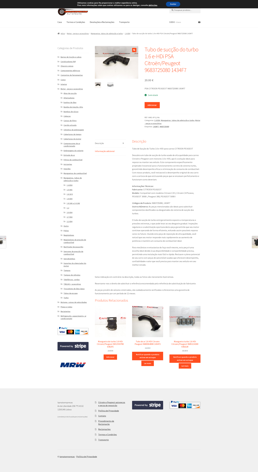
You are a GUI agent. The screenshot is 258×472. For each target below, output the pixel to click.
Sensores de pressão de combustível (73, 252)
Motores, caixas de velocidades (74, 302)
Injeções (67, 169)
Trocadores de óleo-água (74, 289)
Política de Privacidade (108, 410)
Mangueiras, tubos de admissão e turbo (107, 33)
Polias (66, 230)
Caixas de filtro (70, 120)
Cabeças (67, 116)
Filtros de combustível (73, 160)
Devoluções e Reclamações (102, 22)
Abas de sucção (70, 93)
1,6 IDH (127, 33)
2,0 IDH (69, 212)
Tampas (67, 270)
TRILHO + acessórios (72, 284)
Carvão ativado (70, 125)
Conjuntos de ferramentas (72, 75)
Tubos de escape (71, 293)
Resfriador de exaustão (73, 247)
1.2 (68, 208)
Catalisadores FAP (68, 61)
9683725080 (164, 126)
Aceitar (173, 4)
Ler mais (147, 363)
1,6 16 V (70, 194)
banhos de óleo (70, 102)
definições (152, 5)
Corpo (63, 80)
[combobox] (184, 10)
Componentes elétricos (70, 70)
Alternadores (69, 98)
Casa (60, 22)
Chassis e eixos (67, 66)
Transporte (124, 22)
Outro (66, 226)
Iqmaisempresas (67, 456)
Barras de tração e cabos (71, 57)
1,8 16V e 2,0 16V (73, 203)
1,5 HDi (69, 190)
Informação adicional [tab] (105, 151)
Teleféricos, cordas (72, 279)
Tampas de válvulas (72, 275)
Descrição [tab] (99, 143)
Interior (64, 84)
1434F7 (156, 126)
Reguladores (69, 235)
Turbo (66, 298)
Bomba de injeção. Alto (73, 107)
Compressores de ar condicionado (72, 144)
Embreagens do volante (73, 150)
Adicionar (152, 105)
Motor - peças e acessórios (78, 33)
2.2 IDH (69, 221)
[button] (134, 50)
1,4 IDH (69, 185)
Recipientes (65, 311)
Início (63, 33)
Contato (102, 415)
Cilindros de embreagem (74, 130)
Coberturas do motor (72, 139)
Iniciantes (68, 164)
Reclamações (104, 429)
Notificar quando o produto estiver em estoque (147, 356)
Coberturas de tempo (72, 134)
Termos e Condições (76, 22)
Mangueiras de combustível (75, 173)
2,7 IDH (69, 217)
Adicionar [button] (110, 357)
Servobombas (69, 259)
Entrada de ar (69, 155)
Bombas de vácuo (71, 111)
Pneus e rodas (66, 307)
